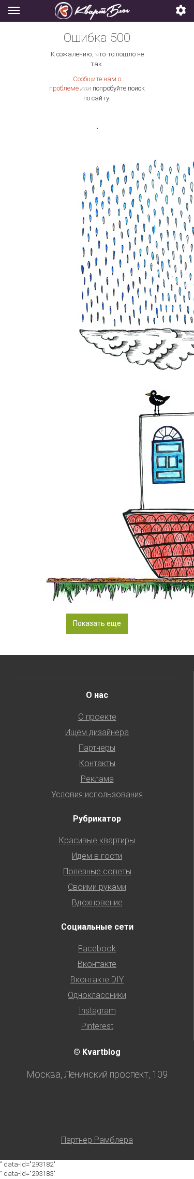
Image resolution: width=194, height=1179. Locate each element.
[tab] (97, 11)
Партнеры (97, 748)
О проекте (97, 717)
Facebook (97, 948)
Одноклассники (97, 995)
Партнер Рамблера (97, 1140)
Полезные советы (97, 871)
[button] (181, 11)
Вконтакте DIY (97, 979)
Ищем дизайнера (97, 732)
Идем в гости (97, 856)
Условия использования (97, 794)
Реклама (97, 779)
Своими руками (97, 887)
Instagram (97, 1011)
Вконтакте (97, 964)
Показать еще (97, 623)
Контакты (97, 763)
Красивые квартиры (97, 840)
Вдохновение (97, 902)
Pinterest (97, 1026)
